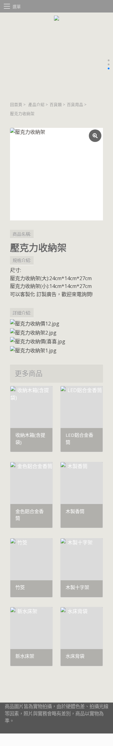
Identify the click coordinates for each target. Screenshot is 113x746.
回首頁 (16, 104)
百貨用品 (75, 104)
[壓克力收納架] (56, 174)
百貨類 (56, 104)
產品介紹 (36, 104)
